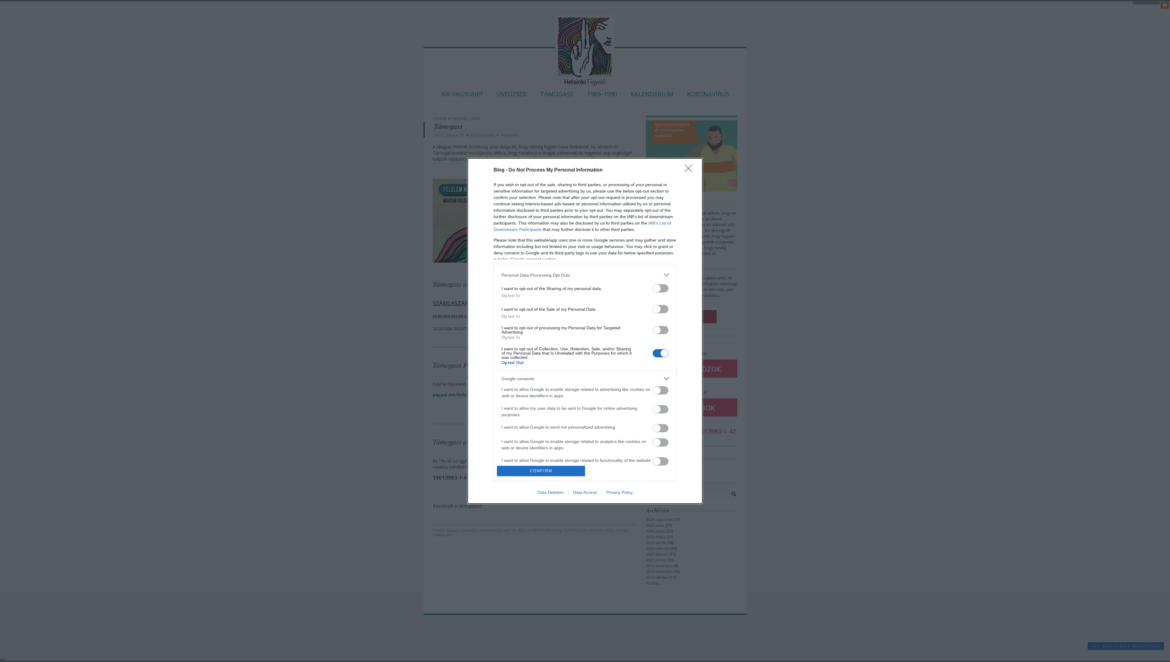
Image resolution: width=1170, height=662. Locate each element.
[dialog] (585, 331)
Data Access (585, 492)
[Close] (690, 170)
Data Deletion (550, 492)
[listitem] (585, 275)
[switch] (660, 288)
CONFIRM (541, 471)
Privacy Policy (619, 492)
